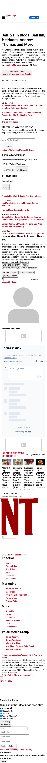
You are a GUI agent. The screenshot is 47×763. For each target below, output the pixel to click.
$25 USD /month (26, 272)
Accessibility (26, 655)
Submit (12, 746)
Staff (8, 624)
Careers (9, 614)
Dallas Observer (12, 637)
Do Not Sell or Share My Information (17, 675)
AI (33, 655)
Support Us (34, 17)
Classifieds (10, 592)
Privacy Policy (12, 601)
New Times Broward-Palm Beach (20, 646)
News (8, 563)
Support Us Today (9, 282)
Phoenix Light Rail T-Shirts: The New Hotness (21, 196)
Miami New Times (13, 643)
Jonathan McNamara (13, 65)
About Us (10, 611)
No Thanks (5, 725)
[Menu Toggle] (3, 17)
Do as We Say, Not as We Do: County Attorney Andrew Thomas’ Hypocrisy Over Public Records (23, 218)
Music (8, 572)
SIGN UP (8, 146)
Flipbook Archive (13, 620)
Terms (23, 150)
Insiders (5, 713)
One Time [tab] (7, 265)
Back (3, 746)
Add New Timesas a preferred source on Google (17, 72)
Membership (11, 627)
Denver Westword (13, 640)
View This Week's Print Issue (14, 555)
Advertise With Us (13, 589)
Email (5, 140)
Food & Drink (11, 566)
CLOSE (6, 188)
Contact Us (10, 617)
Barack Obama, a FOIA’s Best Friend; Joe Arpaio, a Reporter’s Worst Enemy (23, 225)
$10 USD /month (10, 272)
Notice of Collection (10, 150)
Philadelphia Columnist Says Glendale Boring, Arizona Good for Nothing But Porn (21, 113)
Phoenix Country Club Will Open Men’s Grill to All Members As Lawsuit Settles (22, 106)
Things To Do (11, 575)
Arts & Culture (12, 569)
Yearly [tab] (25, 265)
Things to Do (7, 711)
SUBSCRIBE (9, 170)
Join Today (5, 721)
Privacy (30, 150)
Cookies (17, 655)
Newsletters (11, 578)
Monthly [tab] (16, 265)
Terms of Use (11, 598)
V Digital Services (13, 649)
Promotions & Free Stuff (16, 595)
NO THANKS (22, 170)
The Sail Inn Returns (10, 122)
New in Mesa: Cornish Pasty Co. (15, 210)
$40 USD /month (10, 276)
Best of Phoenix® (9, 716)
